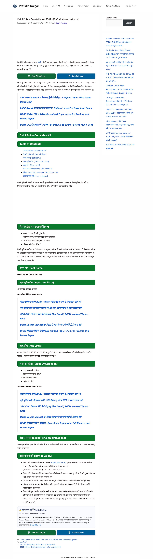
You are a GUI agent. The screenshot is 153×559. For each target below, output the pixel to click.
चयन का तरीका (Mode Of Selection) (37, 169)
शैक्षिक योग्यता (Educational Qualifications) (40, 172)
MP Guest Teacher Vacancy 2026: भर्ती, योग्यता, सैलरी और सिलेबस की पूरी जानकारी (119, 136)
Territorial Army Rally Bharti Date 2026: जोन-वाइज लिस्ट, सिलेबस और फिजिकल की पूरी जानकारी (120, 54)
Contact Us (68, 6)
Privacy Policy (83, 6)
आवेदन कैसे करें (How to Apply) (35, 176)
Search (129, 23)
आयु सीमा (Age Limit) (31, 165)
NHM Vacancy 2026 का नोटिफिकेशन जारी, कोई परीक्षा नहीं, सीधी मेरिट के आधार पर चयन (120, 125)
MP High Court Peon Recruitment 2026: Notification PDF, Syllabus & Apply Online (119, 89)
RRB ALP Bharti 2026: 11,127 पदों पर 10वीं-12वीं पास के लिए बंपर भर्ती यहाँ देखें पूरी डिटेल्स (120, 77)
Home (45, 6)
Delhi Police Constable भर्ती (34, 151)
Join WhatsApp (38, 76)
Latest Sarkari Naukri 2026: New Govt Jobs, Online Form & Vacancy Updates (49, 540)
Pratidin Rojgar (29, 6)
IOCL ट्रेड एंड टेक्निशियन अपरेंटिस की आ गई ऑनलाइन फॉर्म (37, 545)
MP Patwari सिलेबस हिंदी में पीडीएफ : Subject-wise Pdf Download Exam (56, 108)
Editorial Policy (130, 6)
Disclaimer (97, 6)
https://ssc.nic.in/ (58, 462)
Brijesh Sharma (60, 23)
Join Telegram (78, 76)
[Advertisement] (56, 43)
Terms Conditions (113, 6)
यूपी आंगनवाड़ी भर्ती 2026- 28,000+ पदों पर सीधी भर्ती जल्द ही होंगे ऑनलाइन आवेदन (119, 66)
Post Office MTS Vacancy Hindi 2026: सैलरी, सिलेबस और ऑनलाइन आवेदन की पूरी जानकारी (120, 42)
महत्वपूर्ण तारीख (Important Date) (36, 161)
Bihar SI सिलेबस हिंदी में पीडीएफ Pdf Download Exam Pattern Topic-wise (56, 124)
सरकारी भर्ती (23, 542)
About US (56, 6)
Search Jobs (111, 18)
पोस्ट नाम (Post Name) (32, 158)
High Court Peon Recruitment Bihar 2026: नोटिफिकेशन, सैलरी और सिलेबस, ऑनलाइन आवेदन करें (119, 113)
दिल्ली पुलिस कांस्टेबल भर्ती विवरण (34, 154)
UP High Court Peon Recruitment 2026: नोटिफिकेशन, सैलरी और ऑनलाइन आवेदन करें (119, 101)
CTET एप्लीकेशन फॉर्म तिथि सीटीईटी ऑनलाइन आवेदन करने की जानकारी (40, 547)
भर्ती (39, 62)
